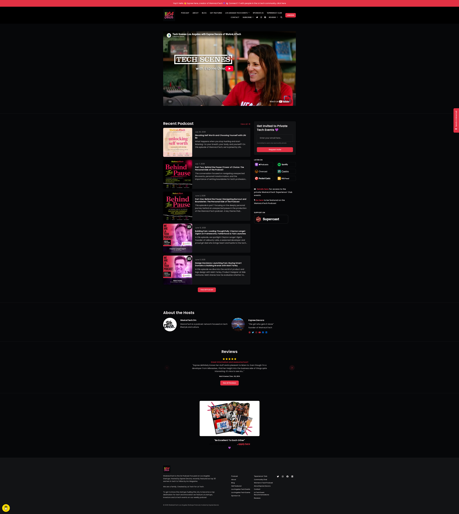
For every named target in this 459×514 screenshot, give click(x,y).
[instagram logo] (256, 332)
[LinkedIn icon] (292, 477)
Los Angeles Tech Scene (240, 492)
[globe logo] (249, 332)
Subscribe (247, 17)
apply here (244, 443)
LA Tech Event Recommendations (261, 493)
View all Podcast (206, 290)
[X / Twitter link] (257, 17)
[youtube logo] (259, 332)
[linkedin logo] (266, 332)
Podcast (185, 13)
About (196, 13)
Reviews (272, 17)
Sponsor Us (258, 13)
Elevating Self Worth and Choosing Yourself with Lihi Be (220, 136)
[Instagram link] (261, 17)
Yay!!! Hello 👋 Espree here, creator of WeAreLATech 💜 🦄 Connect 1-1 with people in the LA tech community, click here (229, 3)
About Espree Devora (262, 486)
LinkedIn (290, 15)
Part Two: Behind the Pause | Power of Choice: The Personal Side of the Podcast (219, 168)
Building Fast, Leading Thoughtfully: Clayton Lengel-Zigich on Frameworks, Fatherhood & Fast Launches (220, 232)
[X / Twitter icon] (278, 477)
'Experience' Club (274, 13)
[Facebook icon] (287, 477)
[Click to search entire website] (281, 17)
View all (244, 124)
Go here (259, 200)
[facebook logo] (263, 332)
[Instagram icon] (282, 477)
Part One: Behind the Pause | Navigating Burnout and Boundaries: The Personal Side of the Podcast (220, 200)
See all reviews (229, 383)
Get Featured (216, 13)
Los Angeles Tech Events (236, 13)
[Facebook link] (265, 17)
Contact (235, 17)
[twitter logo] (253, 332)
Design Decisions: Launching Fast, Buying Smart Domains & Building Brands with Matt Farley (218, 264)
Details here (263, 189)
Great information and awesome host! (229, 362)
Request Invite (275, 149)
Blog (204, 13)
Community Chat (260, 480)
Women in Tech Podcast (263, 483)
